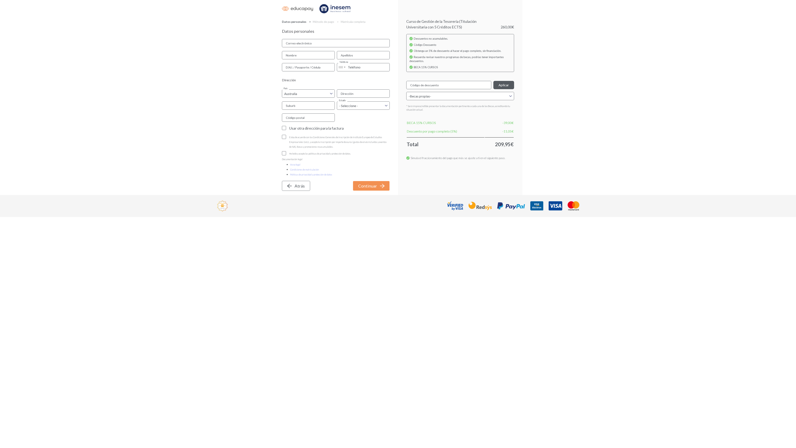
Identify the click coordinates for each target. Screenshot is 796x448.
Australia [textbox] (290, 94)
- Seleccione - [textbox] (348, 106)
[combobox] (342, 67)
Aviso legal (295, 164)
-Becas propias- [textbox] (420, 96)
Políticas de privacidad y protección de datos (311, 174)
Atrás (300, 185)
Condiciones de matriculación (304, 169)
